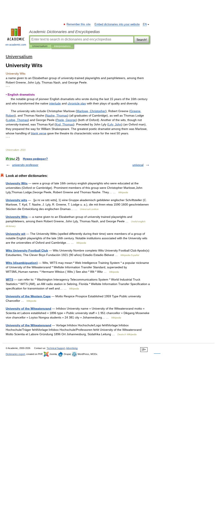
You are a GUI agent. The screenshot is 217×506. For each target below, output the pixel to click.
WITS (9, 279)
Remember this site (78, 24)
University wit (15, 233)
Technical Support (56, 348)
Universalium (39, 46)
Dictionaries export (15, 354)
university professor (25, 165)
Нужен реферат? (35, 158)
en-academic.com (16, 44)
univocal (137, 165)
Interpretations (62, 46)
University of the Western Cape (28, 296)
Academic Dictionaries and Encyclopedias (64, 32)
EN (145, 24)
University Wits (17, 183)
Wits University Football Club (27, 250)
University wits (16, 200)
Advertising (72, 348)
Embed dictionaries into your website (117, 24)
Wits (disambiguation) (22, 262)
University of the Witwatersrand (28, 308)
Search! (141, 39)
